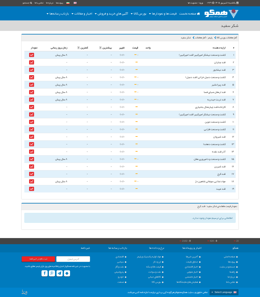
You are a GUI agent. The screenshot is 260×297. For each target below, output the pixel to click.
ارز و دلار (157, 261)
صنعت (120, 282)
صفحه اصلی (229, 256)
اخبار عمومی (192, 272)
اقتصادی (120, 256)
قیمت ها (164, 13)
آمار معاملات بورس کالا (227, 37)
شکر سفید (186, 37)
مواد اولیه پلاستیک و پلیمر (149, 256)
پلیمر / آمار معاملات (203, 37)
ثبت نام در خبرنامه (38, 258)
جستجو (26, 2)
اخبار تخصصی (191, 276)
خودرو (121, 276)
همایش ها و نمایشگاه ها (187, 282)
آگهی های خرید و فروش (112, 13)
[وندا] (25, 292)
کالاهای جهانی (154, 276)
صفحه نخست (188, 13)
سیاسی (120, 261)
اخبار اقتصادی (191, 266)
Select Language (223, 292)
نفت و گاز (119, 266)
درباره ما (49, 2)
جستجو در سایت (227, 266)
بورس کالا (139, 13)
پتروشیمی (119, 272)
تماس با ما (39, 2)
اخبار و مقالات (83, 13)
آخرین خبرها (192, 256)
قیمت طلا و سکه (153, 266)
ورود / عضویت (196, 2)
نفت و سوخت (154, 272)
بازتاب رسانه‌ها (59, 13)
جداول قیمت (192, 261)
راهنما (232, 272)
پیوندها (59, 2)
